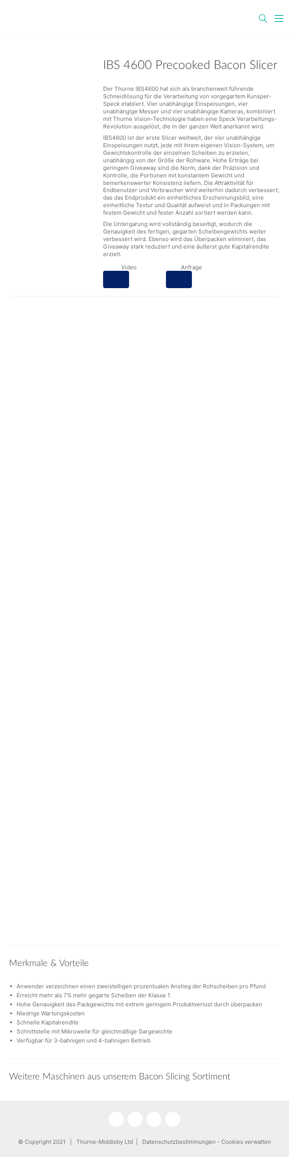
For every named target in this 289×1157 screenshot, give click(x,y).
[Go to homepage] (53, 18)
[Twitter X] (153, 1119)
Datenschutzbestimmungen (179, 1141)
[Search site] (263, 19)
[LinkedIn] (116, 1119)
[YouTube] (135, 1119)
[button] (279, 18)
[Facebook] (172, 1119)
